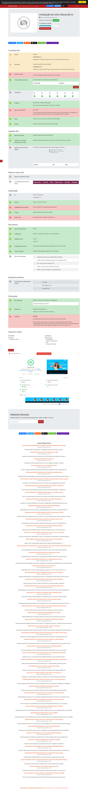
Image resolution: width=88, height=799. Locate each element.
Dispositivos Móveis (14, 339)
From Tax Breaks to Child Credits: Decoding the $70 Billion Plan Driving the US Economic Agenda (44, 479)
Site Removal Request (63, 788)
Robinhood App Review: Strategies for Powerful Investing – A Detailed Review (44, 639)
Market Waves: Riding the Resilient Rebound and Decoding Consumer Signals (44, 753)
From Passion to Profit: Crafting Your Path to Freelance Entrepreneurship (44, 525)
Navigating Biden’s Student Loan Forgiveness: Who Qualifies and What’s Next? (44, 585)
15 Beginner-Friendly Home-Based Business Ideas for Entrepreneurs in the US (44, 512)
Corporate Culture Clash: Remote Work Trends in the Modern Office (44, 599)
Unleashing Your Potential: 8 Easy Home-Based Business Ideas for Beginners (44, 579)
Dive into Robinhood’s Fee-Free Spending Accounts (44, 465)
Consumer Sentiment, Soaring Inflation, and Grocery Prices (44, 766)
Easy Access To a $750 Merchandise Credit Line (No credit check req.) (44, 672)
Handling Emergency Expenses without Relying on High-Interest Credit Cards (44, 485)
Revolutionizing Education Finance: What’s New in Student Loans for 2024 (44, 519)
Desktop (11, 337)
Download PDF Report (45, 28)
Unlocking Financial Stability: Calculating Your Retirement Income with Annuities (44, 699)
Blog (30, 6)
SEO (47, 342)
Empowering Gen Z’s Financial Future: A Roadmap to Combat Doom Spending (44, 619)
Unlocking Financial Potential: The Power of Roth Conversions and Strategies (44, 719)
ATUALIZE (56, 20)
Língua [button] (76, 6)
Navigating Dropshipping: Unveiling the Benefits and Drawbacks (44, 505)
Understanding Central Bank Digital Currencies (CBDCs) (44, 712)
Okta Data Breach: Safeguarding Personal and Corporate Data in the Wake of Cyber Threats (44, 632)
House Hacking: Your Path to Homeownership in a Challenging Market (44, 646)
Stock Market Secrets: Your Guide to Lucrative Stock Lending (44, 666)
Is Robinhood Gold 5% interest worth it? (44, 458)
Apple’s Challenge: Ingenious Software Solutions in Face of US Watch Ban (44, 539)
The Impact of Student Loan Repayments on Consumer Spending (44, 739)
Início (20, 6)
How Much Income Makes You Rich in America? (44, 565)
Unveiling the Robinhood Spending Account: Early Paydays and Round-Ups (44, 472)
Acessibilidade (49, 339)
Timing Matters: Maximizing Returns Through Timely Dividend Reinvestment (44, 746)
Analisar (11, 350)
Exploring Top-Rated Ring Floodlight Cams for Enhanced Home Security (44, 559)
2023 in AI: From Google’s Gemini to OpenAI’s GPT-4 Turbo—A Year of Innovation (44, 532)
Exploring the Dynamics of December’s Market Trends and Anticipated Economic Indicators (44, 605)
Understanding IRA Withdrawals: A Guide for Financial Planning (44, 726)
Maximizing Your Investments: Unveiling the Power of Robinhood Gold (44, 592)
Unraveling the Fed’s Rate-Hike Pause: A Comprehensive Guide (44, 552)
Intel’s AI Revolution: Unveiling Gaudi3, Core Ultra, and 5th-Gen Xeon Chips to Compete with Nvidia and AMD (44, 545)
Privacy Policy (46, 788)
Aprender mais (57, 3)
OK (82, 2)
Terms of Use (53, 788)
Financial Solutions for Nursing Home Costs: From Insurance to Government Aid (44, 692)
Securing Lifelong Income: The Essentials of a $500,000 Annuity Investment (44, 706)
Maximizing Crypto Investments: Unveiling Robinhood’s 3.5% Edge (44, 612)
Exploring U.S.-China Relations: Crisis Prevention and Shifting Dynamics (44, 732)
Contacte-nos (35, 6)
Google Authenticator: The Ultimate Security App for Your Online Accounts (44, 492)
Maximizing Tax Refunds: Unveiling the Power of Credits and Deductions (44, 499)
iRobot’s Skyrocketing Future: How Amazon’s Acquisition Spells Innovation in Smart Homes (44, 659)
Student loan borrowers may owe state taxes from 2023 (44, 452)
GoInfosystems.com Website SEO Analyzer (31, 788)
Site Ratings (25, 6)
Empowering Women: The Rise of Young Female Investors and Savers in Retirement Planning (44, 759)
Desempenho (49, 337)
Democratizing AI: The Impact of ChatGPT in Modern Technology (44, 626)
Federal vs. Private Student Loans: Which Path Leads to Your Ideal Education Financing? (44, 652)
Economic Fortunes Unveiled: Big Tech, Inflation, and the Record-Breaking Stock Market (44, 445)
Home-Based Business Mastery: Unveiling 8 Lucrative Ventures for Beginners (44, 572)
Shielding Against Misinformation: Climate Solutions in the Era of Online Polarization (44, 679)
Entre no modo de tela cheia (44, 353)
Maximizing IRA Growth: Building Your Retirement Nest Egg (44, 686)
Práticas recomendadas (51, 340)
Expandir (76, 87)
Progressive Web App (51, 344)
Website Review (13, 6)
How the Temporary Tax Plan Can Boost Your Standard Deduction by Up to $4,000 (44, 773)
